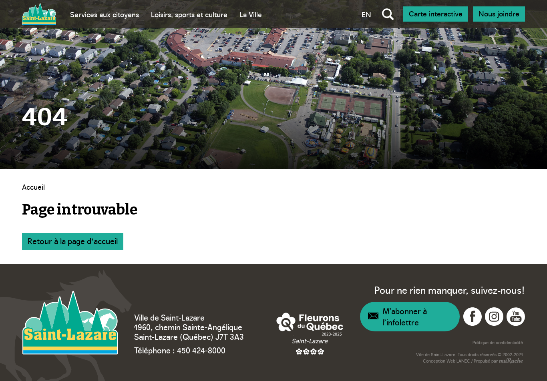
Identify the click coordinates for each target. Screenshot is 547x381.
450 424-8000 (201, 349)
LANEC (463, 361)
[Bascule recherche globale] (387, 14)
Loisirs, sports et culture (189, 14)
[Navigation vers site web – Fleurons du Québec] (310, 333)
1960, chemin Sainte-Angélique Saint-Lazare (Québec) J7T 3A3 (189, 331)
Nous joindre (499, 13)
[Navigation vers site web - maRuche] (510, 361)
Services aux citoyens (104, 14)
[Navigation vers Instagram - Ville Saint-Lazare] (494, 316)
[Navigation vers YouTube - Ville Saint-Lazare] (516, 316)
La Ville (250, 14)
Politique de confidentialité (498, 342)
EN (366, 14)
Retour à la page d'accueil (73, 240)
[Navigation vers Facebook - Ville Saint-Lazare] (472, 316)
